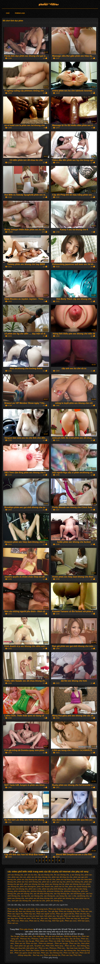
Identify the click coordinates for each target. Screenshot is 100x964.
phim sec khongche (28, 886)
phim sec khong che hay (34, 884)
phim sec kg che (58, 882)
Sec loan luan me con (75, 948)
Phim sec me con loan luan (32, 916)
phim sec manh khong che (80, 886)
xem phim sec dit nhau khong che (39, 898)
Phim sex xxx (19, 950)
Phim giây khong (27, 929)
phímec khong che (38, 891)
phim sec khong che (54, 901)
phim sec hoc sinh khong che (29, 882)
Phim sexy (59, 946)
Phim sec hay (66, 955)
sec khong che (37, 896)
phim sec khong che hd (54, 884)
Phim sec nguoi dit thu (65, 914)
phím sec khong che (75, 882)
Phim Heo (77, 955)
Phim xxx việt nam (71, 953)
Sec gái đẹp (53, 911)
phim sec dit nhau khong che (39, 877)
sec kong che (61, 896)
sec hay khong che (61, 893)
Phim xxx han (32, 943)
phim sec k (46, 882)
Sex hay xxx (38, 955)
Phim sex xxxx (71, 921)
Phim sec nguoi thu (15, 914)
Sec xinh (44, 918)
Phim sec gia (13, 909)
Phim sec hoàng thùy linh (69, 911)
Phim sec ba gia (61, 943)
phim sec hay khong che (27, 879)
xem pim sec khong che (21, 901)
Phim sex (78, 909)
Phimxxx (52, 948)
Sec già (60, 916)
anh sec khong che (15, 875)
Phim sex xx (34, 921)
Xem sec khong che (27, 911)
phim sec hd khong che (65, 879)
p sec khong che (77, 875)
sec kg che (25, 896)
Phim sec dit (13, 911)
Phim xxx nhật (54, 941)
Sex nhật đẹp (38, 936)
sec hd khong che (77, 893)
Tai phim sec (39, 946)
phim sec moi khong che (18, 889)
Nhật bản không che (72, 936)
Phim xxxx (24, 921)
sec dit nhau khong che (43, 893)
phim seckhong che (22, 891)
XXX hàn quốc (58, 921)
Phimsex (34, 939)
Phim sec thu (74, 943)
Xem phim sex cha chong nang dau (54, 939)
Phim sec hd (20, 943)
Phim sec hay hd (73, 918)
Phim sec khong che (52, 955)
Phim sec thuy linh (17, 948)
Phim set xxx (13, 923)
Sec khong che (70, 950)
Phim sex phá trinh (27, 909)
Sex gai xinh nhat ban (54, 936)
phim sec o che (35, 889)
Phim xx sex (43, 948)
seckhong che (83, 896)
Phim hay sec (29, 914)
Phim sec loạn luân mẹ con (75, 916)
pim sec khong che (25, 893)
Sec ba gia (15, 936)
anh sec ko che (30, 875)
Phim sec (85, 939)
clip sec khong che (45, 875)
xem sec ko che (38, 901)
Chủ (8, 13)
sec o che (72, 896)
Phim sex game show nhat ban (27, 953)
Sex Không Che (56, 953)
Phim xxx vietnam (46, 943)
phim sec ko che (61, 886)
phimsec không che (55, 891)
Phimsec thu (25, 939)
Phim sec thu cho (82, 914)
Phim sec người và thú (45, 914)
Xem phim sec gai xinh (24, 946)
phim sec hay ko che (46, 879)
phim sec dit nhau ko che (62, 877)
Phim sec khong (50, 3)
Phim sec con (86, 911)
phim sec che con (19, 877)
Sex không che (83, 946)
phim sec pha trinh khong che (54, 889)
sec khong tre (49, 896)
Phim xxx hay (45, 921)
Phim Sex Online (32, 950)
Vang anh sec (41, 911)
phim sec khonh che (45, 886)
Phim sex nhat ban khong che (61, 909)
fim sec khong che (61, 875)
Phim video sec (14, 916)
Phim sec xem (24, 918)
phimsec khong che (72, 891)
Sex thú (86, 909)
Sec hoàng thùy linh (57, 918)
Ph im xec (36, 918)
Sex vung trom (42, 909)
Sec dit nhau (75, 939)
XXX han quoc (83, 921)
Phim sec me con (17, 941)
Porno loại (20, 13)
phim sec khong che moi (75, 884)
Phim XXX (50, 946)
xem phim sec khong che (64, 898)
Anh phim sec (49, 916)
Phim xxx (15, 921)
